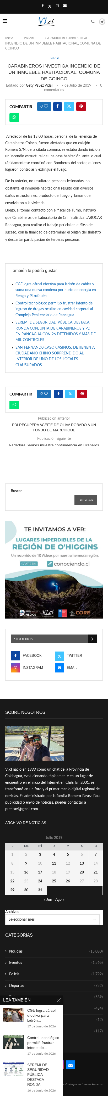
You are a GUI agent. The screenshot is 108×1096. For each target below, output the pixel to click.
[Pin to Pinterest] (81, 106)
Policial (29, 38)
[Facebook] (43, 6)
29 (12, 890)
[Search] (93, 21)
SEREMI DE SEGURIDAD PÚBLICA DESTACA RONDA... (38, 1075)
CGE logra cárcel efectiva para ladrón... (41, 1015)
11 (54, 863)
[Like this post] (46, 106)
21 (96, 872)
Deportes (56, 986)
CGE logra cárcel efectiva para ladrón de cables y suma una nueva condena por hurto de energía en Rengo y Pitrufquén (55, 290)
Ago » (59, 900)
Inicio (9, 38)
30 (26, 890)
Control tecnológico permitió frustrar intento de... (43, 1043)
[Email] (65, 6)
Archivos (12, 912)
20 (82, 872)
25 (54, 881)
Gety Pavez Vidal (39, 85)
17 (40, 872)
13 (82, 863)
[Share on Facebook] (57, 106)
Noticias (56, 951)
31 (40, 890)
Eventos (56, 963)
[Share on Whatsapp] (14, 117)
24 (40, 881)
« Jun (48, 900)
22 (12, 881)
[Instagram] (57, 6)
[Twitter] (49, 6)
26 (68, 881)
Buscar (16, 491)
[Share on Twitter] (69, 106)
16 (26, 872)
